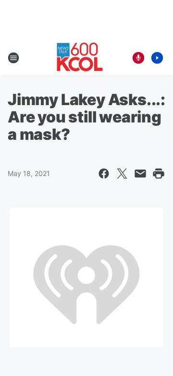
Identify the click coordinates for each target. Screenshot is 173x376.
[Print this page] (158, 173)
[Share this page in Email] (140, 173)
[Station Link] (80, 57)
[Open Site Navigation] (13, 58)
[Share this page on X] (122, 173)
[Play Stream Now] (157, 58)
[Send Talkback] (138, 58)
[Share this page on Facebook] (104, 173)
